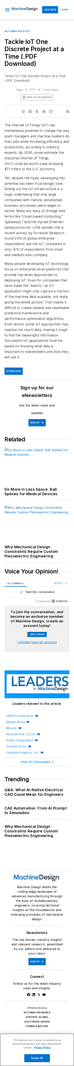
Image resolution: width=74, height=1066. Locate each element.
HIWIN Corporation (20, 716)
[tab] (16, 583)
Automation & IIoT (18, 31)
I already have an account (37, 642)
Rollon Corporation (19, 740)
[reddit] (44, 111)
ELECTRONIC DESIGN (37, 1021)
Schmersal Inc (16, 746)
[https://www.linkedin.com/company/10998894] (34, 995)
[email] (51, 111)
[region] (37, 593)
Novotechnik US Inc (20, 734)
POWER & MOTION (37, 1026)
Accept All (37, 1058)
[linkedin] (30, 111)
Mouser (11, 728)
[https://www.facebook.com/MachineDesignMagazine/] (29, 995)
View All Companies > (37, 762)
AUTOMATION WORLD (37, 1012)
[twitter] (37, 111)
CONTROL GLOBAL (37, 1017)
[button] (7, 10)
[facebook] (23, 111)
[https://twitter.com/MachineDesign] (39, 995)
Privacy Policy (42, 1047)
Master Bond (15, 722)
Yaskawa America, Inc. (22, 752)
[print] (67, 111)
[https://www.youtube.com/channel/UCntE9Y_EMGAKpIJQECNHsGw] (44, 995)
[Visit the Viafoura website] (59, 601)
